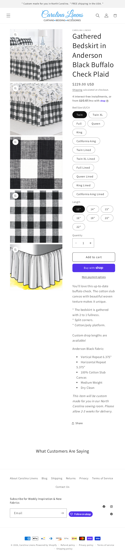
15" (107, 209)
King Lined (84, 185)
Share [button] (79, 423)
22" (79, 227)
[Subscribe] (62, 513)
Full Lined (83, 167)
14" (93, 209)
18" (93, 218)
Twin (80, 114)
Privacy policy (86, 545)
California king (86, 141)
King (79, 132)
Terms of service (105, 545)
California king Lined (90, 194)
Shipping (77, 89)
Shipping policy (64, 548)
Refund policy (68, 545)
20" (107, 218)
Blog (44, 478)
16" (79, 218)
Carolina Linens (27, 545)
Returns (71, 478)
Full (79, 123)
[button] (8, 15)
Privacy (83, 478)
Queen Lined (85, 176)
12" (79, 209)
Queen (96, 123)
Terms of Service (102, 478)
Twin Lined (84, 150)
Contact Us (63, 487)
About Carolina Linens (24, 478)
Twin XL (98, 114)
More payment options (94, 276)
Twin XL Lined (86, 159)
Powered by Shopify (46, 545)
